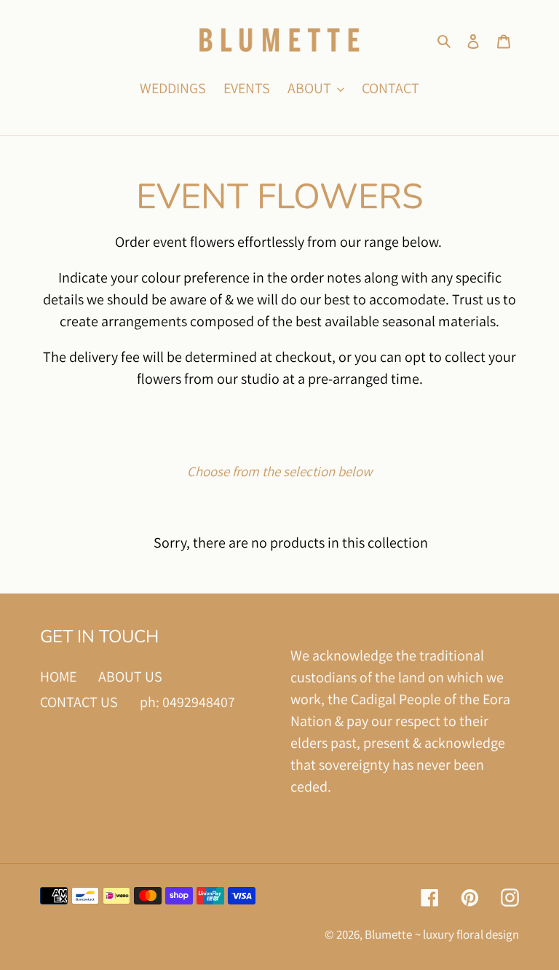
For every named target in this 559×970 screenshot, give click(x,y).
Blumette (388, 934)
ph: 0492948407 (187, 702)
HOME (58, 676)
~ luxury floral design (467, 934)
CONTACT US (79, 702)
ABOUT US (130, 676)
